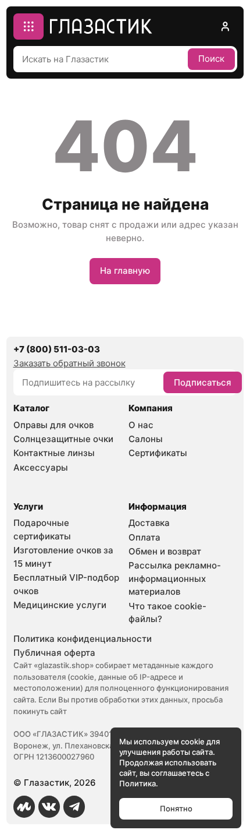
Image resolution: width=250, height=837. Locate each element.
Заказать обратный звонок (69, 363)
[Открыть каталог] (28, 26)
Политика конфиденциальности (82, 638)
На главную (125, 270)
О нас (140, 424)
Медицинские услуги (59, 604)
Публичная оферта (54, 652)
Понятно (176, 808)
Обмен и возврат (164, 551)
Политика (137, 783)
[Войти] (225, 26)
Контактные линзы (54, 452)
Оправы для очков (53, 424)
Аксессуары (40, 467)
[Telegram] (74, 807)
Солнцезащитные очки (63, 438)
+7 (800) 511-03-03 (56, 349)
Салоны (145, 438)
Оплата (144, 537)
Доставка (149, 522)
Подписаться (202, 382)
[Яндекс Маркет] (24, 807)
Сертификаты (157, 452)
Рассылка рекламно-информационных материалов (174, 578)
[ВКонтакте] (49, 807)
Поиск (211, 58)
